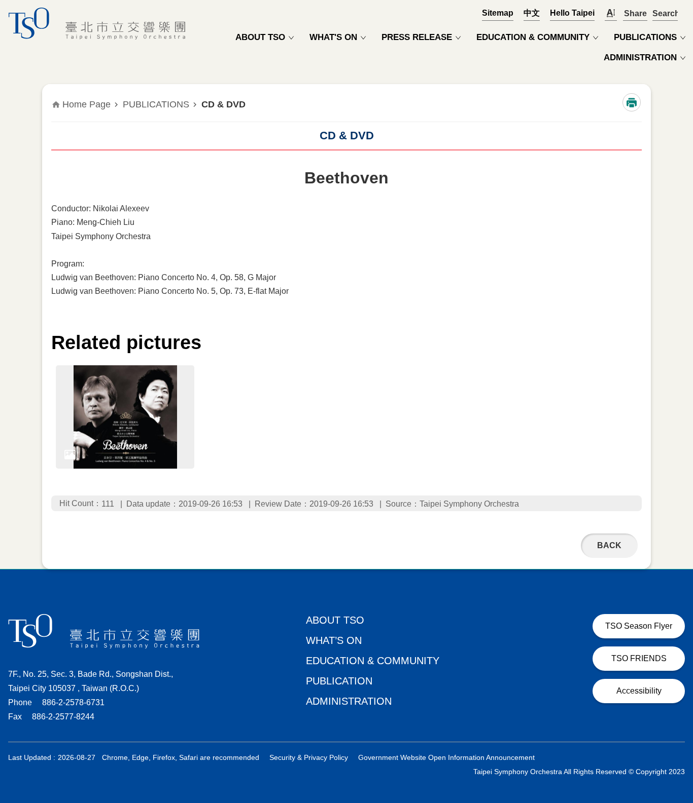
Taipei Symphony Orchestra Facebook (624, 726)
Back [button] (609, 545)
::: (6, 5)
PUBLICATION (339, 680)
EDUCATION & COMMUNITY (533, 37)
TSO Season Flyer (638, 626)
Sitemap (497, 13)
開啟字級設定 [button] (611, 13)
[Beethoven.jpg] (125, 417)
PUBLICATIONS (645, 37)
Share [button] (635, 13)
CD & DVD (223, 104)
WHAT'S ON (333, 37)
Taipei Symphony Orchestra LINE (599, 726)
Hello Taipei (572, 13)
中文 (532, 13)
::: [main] (57, 94)
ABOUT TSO (260, 37)
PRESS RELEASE (417, 37)
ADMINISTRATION (640, 57)
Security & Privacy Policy (308, 757)
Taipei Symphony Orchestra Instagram (648, 726)
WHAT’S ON (334, 640)
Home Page (86, 104)
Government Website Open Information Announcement (446, 757)
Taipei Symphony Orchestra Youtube (673, 726)
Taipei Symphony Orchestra (99, 24)
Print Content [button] (631, 102)
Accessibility (639, 690)
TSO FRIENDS (639, 658)
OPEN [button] (665, 13)
